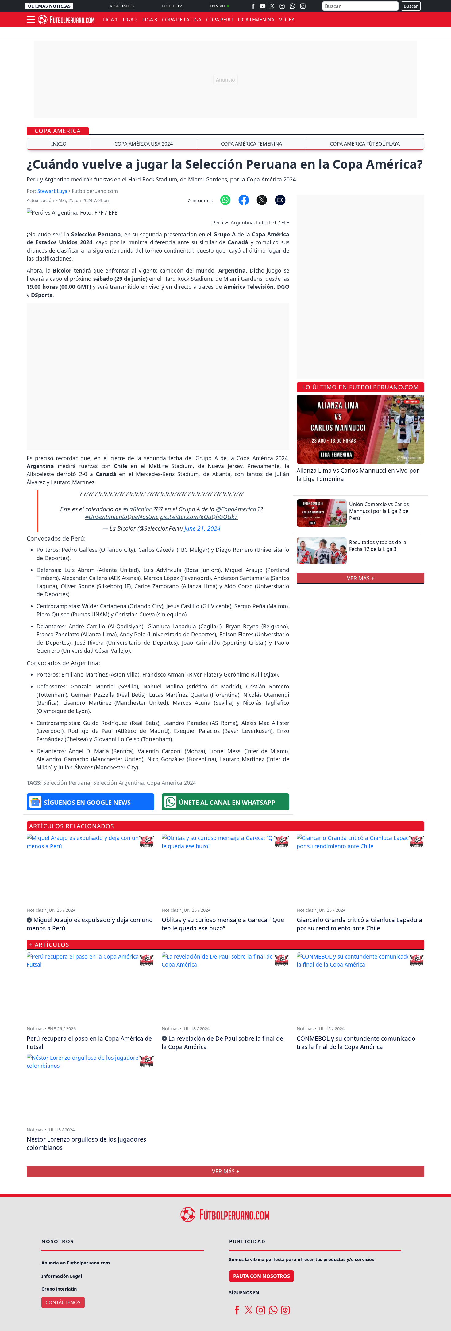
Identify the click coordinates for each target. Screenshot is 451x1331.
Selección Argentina (118, 782)
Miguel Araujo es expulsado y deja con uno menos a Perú (90, 924)
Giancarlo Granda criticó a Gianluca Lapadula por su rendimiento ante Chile (359, 924)
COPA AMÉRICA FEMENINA (251, 143)
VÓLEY (286, 19)
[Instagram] (282, 6)
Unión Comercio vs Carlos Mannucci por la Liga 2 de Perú (379, 511)
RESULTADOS (122, 6)
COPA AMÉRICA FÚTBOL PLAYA (365, 143)
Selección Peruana (66, 782)
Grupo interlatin (59, 1289)
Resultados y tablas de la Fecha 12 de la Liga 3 (377, 545)
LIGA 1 (110, 19)
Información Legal (61, 1276)
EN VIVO (217, 6)
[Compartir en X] (261, 199)
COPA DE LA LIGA (181, 19)
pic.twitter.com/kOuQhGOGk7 (199, 517)
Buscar (411, 6)
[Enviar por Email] (280, 199)
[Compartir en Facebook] (243, 199)
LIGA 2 (130, 19)
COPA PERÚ (219, 19)
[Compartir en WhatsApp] (225, 199)
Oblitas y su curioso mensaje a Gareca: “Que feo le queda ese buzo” (223, 924)
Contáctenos (63, 1302)
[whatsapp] (273, 1308)
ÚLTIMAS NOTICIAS (49, 6)
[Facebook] (253, 6)
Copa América (58, 131)
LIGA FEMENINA (256, 19)
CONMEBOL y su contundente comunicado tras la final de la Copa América (356, 1042)
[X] (272, 6)
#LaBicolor (137, 509)
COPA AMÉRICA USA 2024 (143, 143)
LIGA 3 (149, 19)
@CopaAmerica (236, 509)
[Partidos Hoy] (303, 6)
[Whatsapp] (292, 6)
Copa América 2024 (171, 782)
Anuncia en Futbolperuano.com (75, 1263)
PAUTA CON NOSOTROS (261, 1276)
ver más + (360, 578)
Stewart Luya (52, 191)
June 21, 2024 (202, 528)
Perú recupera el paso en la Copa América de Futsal (89, 1042)
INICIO (59, 143)
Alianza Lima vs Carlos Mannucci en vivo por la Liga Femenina (358, 474)
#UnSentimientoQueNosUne (122, 517)
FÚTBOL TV (172, 6)
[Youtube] (263, 6)
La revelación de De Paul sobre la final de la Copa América (222, 1042)
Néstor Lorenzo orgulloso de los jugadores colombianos (86, 1143)
